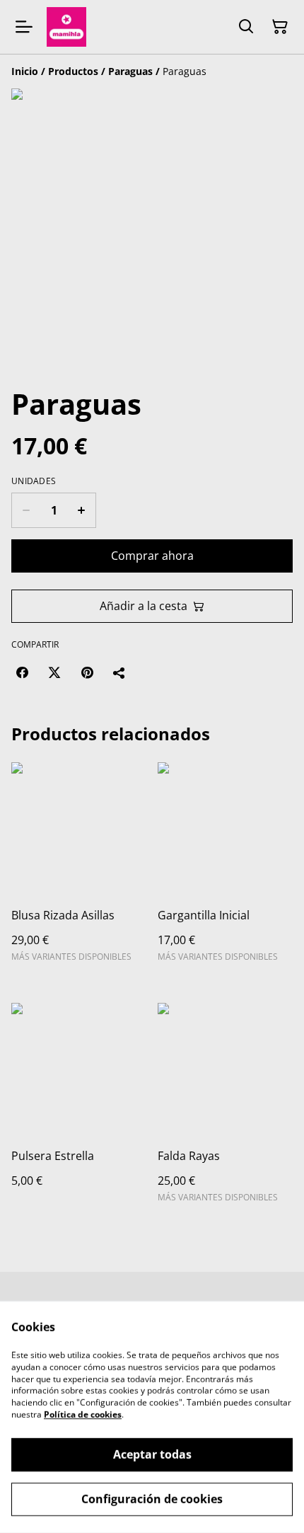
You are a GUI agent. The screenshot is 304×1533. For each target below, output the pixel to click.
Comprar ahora (152, 555)
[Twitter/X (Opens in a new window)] (54, 672)
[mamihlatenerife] (66, 27)
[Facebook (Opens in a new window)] (22, 672)
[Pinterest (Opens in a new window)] (87, 672)
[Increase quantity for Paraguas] (81, 510)
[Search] (246, 26)
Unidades (33, 481)
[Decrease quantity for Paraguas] (25, 510)
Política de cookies (83, 1414)
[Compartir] (119, 672)
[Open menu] (24, 26)
